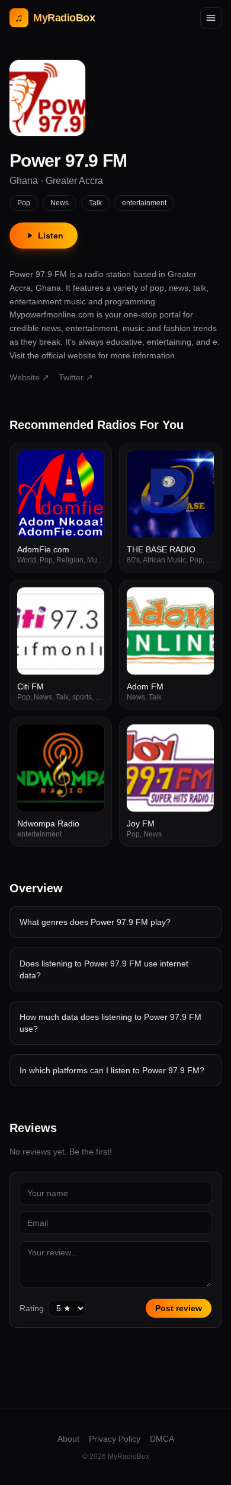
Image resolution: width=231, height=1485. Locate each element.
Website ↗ (29, 377)
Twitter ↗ (76, 377)
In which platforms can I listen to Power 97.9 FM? (112, 1070)
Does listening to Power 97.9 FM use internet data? (104, 969)
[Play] (89, 465)
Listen (50, 235)
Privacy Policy (114, 1438)
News (59, 203)
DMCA (162, 1438)
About (68, 1438)
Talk (95, 203)
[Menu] (211, 17)
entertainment (144, 203)
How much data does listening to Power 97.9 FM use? (110, 1023)
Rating (32, 1308)
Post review (178, 1308)
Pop (23, 203)
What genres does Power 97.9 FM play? (95, 922)
